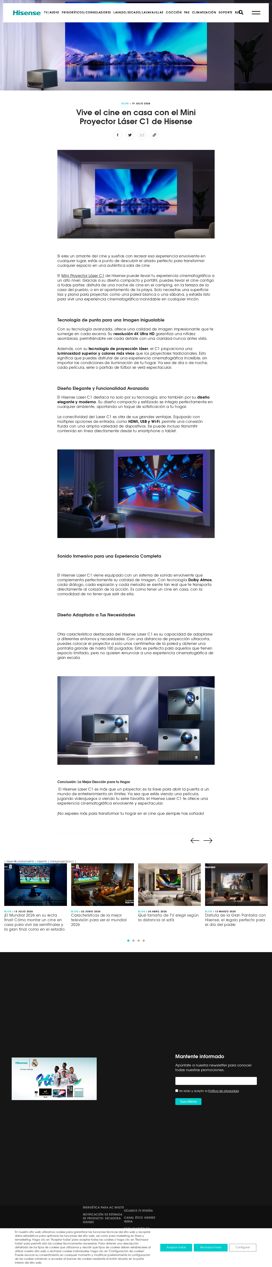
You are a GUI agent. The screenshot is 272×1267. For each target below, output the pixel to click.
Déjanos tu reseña (138, 1210)
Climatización (204, 12)
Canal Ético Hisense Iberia (139, 1219)
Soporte (225, 12)
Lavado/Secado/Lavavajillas (138, 12)
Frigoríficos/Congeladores (86, 12)
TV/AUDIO (51, 12)
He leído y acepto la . (209, 1091)
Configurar (243, 1247)
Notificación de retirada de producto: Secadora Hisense (102, 1218)
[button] (128, 940)
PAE (187, 12)
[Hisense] (27, 12)
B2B (237, 12)
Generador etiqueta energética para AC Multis (103, 1205)
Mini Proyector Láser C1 (82, 276)
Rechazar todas (210, 1247)
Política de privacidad (223, 1091)
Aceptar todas (176, 1247)
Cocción (174, 12)
